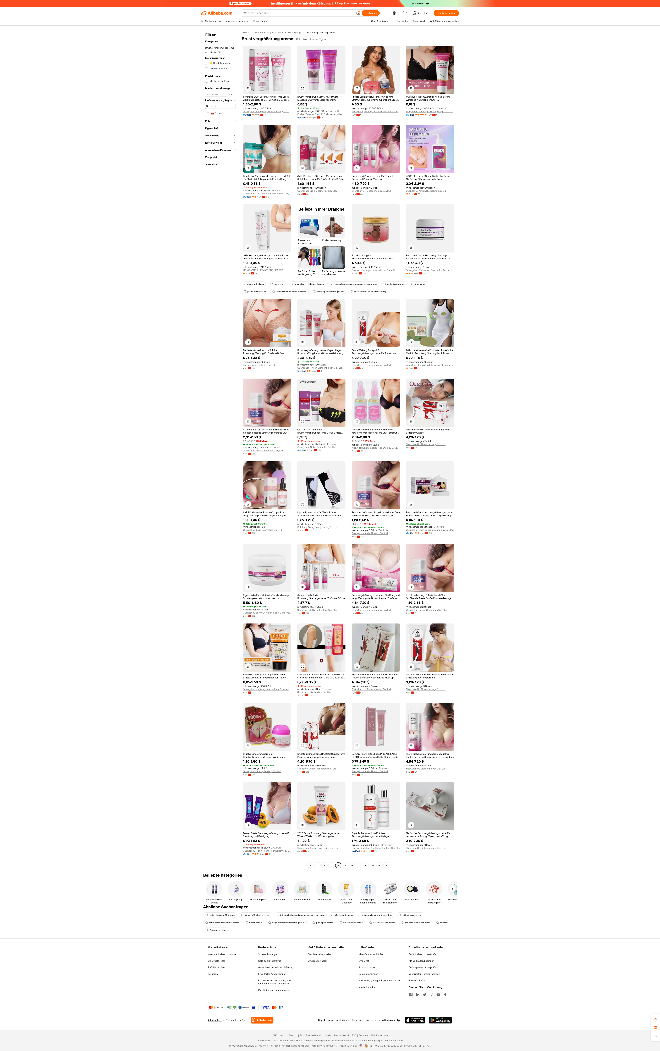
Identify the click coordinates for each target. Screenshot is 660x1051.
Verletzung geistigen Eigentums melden (380, 980)
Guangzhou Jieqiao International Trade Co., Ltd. (376, 270)
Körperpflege (295, 32)
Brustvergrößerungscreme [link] (321, 32)
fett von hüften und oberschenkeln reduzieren (302, 915)
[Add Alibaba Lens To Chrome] (262, 1020)
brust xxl (444, 922)
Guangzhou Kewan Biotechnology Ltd (426, 190)
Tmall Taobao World (310, 1035)
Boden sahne (255, 922)
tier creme (279, 284)
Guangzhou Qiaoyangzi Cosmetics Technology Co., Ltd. (430, 270)
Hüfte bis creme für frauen (222, 915)
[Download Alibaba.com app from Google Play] (440, 1020)
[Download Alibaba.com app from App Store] (415, 1020)
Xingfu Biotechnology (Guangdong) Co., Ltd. (429, 111)
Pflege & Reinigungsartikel (269, 32)
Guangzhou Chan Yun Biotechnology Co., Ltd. (430, 530)
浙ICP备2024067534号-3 (417, 1045)
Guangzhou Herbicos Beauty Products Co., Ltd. (267, 193)
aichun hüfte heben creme (257, 915)
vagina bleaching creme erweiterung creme (355, 284)
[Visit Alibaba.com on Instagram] (431, 995)
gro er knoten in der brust (417, 922)
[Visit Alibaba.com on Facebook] (411, 995)
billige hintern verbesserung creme (289, 922)
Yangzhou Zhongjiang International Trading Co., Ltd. (430, 365)
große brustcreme (396, 284)
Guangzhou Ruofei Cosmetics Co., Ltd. (317, 848)
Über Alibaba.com (218, 947)
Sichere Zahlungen (268, 954)
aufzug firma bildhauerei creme (309, 284)
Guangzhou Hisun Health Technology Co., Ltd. (267, 850)
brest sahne (420, 284)
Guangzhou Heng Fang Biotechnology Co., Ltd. (267, 111)
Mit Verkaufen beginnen (421, 960)
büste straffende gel (344, 915)
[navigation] (220, 449)
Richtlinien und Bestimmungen (274, 990)
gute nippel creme (324, 922)
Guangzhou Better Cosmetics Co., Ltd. (426, 610)
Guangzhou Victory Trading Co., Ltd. (262, 771)
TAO (354, 1035)
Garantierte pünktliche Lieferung (275, 967)
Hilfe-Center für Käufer (371, 954)
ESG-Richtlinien (216, 967)
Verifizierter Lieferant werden (424, 974)
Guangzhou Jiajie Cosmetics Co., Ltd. (317, 190)
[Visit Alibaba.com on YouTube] (438, 995)
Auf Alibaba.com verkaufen (423, 954)
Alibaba (245, 32)
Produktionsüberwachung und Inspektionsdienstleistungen (274, 982)
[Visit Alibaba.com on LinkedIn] (418, 995)
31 (379, 865)
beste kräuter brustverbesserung (370, 291)
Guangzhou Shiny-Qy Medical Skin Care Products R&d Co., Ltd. (267, 612)
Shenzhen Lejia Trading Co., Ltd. (314, 692)
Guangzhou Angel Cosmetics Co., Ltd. (263, 450)
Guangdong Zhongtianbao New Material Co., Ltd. (376, 111)
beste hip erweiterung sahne (330, 291)
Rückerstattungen (368, 974)
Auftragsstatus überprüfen (423, 967)
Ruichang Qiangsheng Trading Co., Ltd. (317, 527)
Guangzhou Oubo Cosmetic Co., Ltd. (316, 447)
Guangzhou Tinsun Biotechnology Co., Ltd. (320, 367)
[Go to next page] (386, 865)
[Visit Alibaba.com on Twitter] (424, 995)
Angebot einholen (317, 960)
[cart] (405, 13)
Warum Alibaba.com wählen (222, 954)
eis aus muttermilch (353, 922)
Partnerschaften (417, 980)
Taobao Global (341, 1035)
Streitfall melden (367, 967)
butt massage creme (412, 915)
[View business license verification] (361, 1046)
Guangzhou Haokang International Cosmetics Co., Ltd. (267, 689)
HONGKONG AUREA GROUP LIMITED (263, 270)
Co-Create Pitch (217, 960)
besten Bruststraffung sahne (378, 915)
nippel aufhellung (255, 284)
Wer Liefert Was (379, 1035)
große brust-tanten (256, 291)
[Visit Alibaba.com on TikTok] (445, 995)
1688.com (292, 1035)
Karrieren (213, 974)
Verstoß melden (367, 987)
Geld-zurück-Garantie (269, 960)
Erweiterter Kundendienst (272, 974)
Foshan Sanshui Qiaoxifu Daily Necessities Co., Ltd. (321, 114)
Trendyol (363, 1035)
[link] (655, 1018)
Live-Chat (364, 960)
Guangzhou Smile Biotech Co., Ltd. (370, 533)
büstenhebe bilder (217, 930)
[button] (358, 13)
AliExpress (278, 1035)
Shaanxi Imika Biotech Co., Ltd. (259, 365)
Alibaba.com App (391, 1020)
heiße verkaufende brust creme (224, 922)
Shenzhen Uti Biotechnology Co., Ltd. (371, 190)
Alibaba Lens (215, 1020)
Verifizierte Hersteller (319, 954)
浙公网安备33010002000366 (386, 1045)
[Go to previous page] (311, 865)
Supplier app (325, 1020)
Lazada (327, 1035)
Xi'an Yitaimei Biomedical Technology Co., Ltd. (376, 447)
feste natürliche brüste (384, 922)
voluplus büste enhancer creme (291, 291)
